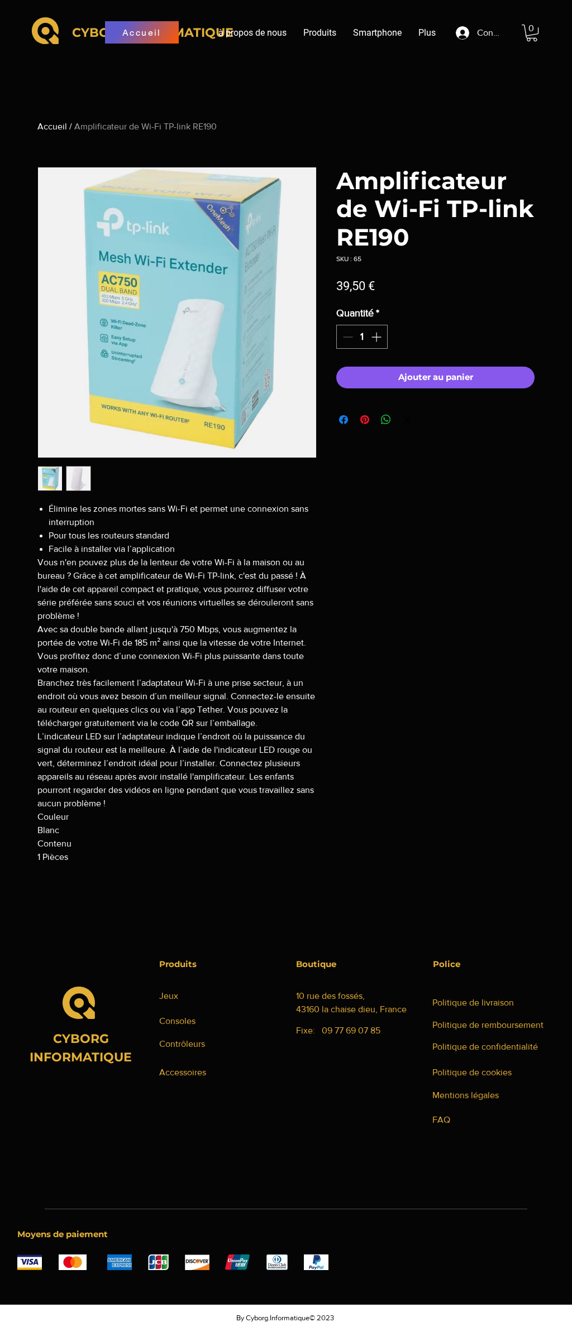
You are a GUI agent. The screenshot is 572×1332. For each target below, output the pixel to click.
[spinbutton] (362, 336)
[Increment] (377, 336)
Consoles (177, 1021)
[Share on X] (407, 419)
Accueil (52, 126)
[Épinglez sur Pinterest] (364, 419)
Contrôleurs (182, 1044)
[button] (532, 33)
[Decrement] (346, 336)
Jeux (168, 996)
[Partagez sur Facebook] (343, 419)
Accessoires (182, 1072)
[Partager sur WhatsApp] (386, 419)
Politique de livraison (473, 1002)
